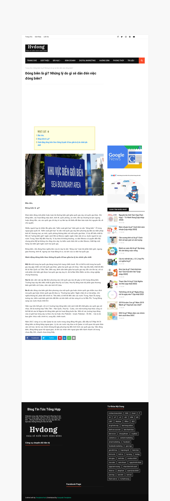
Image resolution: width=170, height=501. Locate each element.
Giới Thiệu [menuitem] (44, 61)
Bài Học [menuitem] (56, 61)
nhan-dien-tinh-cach (130, 466)
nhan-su (111, 471)
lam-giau (112, 458)
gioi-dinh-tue (113, 450)
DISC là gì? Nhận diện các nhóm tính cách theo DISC (132, 314)
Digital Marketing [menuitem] (87, 61)
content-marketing (126, 438)
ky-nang (129, 454)
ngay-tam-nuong (114, 466)
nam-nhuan (122, 462)
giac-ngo (129, 446)
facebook (126, 442)
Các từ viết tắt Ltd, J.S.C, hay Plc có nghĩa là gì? (131, 260)
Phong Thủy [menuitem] (118, 61)
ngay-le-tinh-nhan (135, 462)
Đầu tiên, (41, 135)
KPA (131, 417)
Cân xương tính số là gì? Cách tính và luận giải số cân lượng (130, 239)
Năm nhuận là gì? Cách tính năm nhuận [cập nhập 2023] (132, 228)
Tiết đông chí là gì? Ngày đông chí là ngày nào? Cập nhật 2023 (131, 293)
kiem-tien (135, 450)
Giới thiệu (38, 37)
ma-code (112, 462)
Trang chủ (28, 68)
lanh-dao (121, 458)
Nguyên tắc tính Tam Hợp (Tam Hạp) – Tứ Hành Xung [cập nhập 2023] (131, 217)
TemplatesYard (41, 498)
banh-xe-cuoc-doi (114, 430)
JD (110, 417)
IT (139, 413)
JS (120, 417)
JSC (125, 417)
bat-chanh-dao (129, 430)
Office (126, 421)
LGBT (110, 421)
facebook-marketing (115, 446)
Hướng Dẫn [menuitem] (104, 61)
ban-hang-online (127, 425)
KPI (137, 417)
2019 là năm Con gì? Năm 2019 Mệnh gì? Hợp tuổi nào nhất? (131, 304)
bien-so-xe (112, 434)
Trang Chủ (28, 37)
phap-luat (121, 471)
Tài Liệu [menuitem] (131, 61)
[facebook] (118, 37)
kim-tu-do (112, 454)
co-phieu (134, 434)
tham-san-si (113, 479)
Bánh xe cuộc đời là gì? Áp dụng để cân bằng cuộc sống (131, 249)
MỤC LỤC (42, 131)
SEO (133, 421)
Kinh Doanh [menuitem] (70, 61)
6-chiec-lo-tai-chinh (115, 413)
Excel (134, 413)
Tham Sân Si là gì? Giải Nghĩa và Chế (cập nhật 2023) (131, 282)
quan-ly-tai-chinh (133, 471)
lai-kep (137, 454)
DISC (126, 413)
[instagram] (125, 37)
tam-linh (120, 475)
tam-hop (111, 475)
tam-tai (129, 475)
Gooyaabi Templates (64, 498)
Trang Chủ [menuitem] (32, 61)
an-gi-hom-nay (113, 425)
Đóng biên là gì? (44, 138)
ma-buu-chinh (132, 458)
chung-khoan (123, 434)
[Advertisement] (74, 17)
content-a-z (113, 438)
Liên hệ (46, 37)
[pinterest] (129, 37)
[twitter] (121, 37)
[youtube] (133, 37)
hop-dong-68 (125, 450)
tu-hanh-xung (124, 479)
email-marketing (114, 442)
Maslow (118, 421)
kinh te (120, 454)
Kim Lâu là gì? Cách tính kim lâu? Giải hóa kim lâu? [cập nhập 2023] (130, 271)
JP (115, 417)
